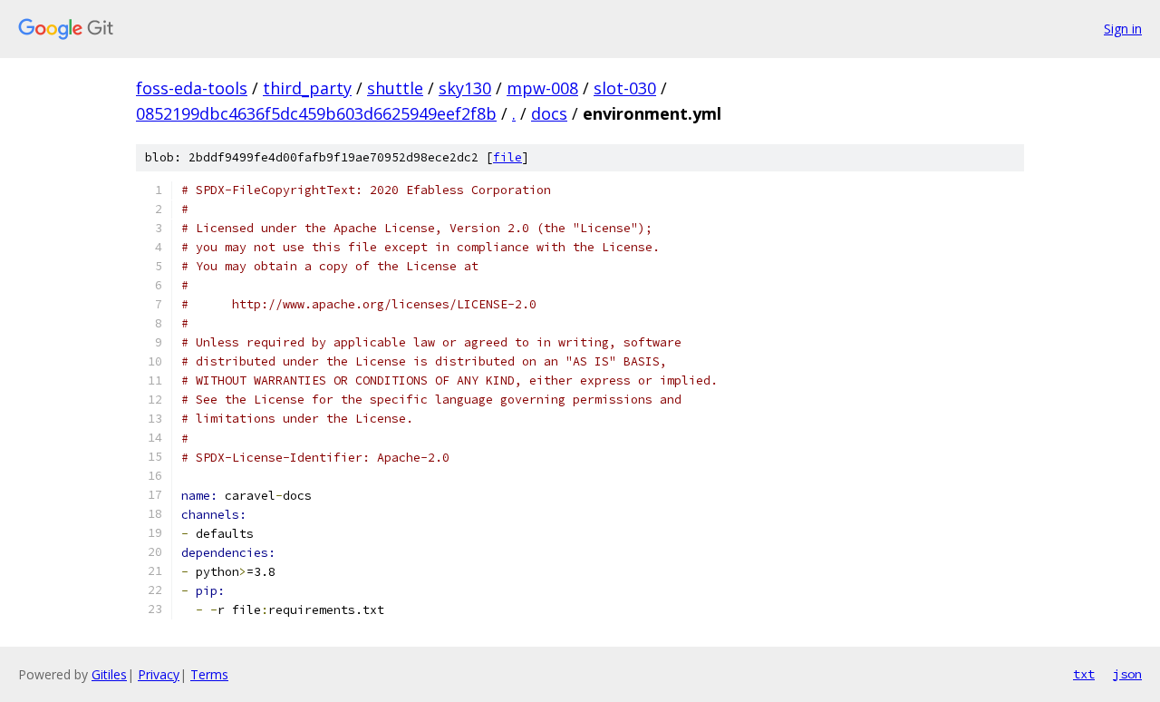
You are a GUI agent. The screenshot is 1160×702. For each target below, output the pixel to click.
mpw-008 (542, 88)
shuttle (395, 88)
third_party (307, 88)
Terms (209, 674)
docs (549, 113)
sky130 (465, 88)
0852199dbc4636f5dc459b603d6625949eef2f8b (316, 113)
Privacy (158, 674)
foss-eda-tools (191, 88)
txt (1084, 674)
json (1127, 674)
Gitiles (109, 674)
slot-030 (625, 88)
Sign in (1123, 28)
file (507, 157)
